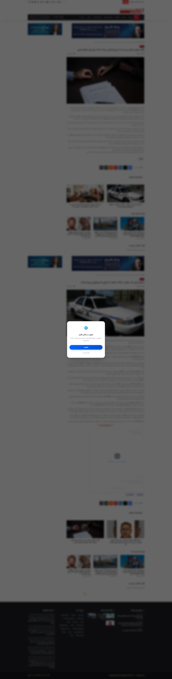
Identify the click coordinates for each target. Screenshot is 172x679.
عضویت (86, 347)
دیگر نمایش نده (86, 353)
